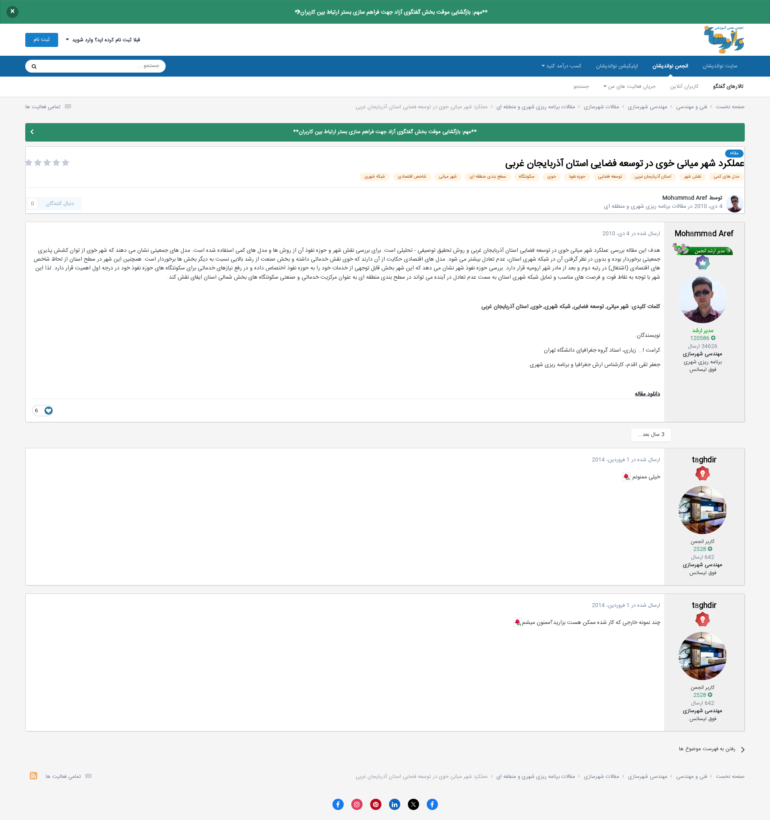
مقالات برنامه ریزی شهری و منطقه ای (645, 206)
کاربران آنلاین (684, 86)
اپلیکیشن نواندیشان (617, 66)
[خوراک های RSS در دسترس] (33, 777)
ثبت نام (42, 39)
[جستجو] (34, 66)
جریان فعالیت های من (631, 86)
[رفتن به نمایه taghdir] (703, 510)
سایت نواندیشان (720, 66)
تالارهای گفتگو (728, 86)
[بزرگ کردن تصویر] (626, 477)
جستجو (581, 86)
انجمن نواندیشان (670, 66)
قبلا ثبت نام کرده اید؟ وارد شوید (104, 40)
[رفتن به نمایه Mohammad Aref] (735, 204)
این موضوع (65, 66)
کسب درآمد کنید (563, 66)
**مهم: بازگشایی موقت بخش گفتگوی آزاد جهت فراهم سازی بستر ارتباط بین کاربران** (391, 12)
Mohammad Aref (684, 198)
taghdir (704, 460)
